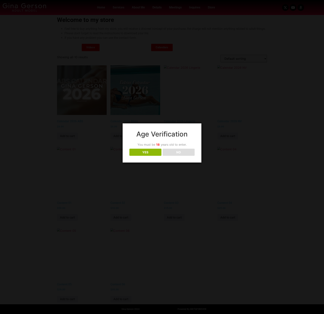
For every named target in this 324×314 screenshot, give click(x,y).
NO (178, 152)
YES (145, 152)
